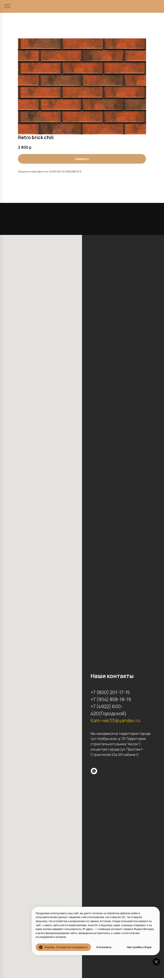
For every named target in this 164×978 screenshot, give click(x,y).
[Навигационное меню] (7, 6)
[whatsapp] (94, 771)
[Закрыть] (156, 961)
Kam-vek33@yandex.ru (115, 720)
